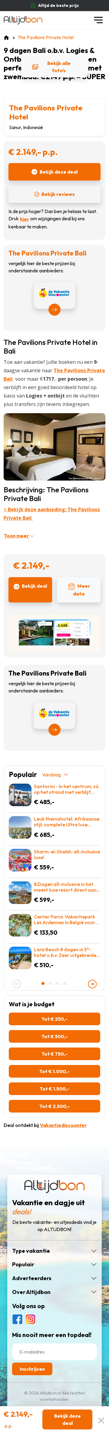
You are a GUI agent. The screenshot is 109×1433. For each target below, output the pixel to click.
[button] (43, 983)
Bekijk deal (34, 586)
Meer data (81, 590)
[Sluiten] (101, 1419)
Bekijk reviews (58, 194)
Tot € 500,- (54, 1036)
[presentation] (16, 984)
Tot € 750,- (54, 1054)
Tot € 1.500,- (54, 1089)
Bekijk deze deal (59, 172)
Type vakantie (31, 1251)
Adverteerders (31, 1278)
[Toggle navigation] (98, 19)
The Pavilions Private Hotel (45, 112)
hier (24, 219)
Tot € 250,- (54, 1019)
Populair (23, 1264)
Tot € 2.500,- (54, 1106)
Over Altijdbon (31, 1292)
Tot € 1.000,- (54, 1071)
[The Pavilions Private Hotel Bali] (54, 446)
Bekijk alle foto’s (59, 66)
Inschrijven (32, 1369)
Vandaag (51, 775)
